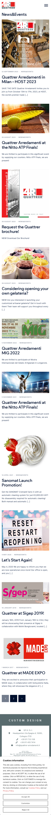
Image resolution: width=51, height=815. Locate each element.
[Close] (49, 757)
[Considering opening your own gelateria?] (25, 263)
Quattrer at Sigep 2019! (23, 613)
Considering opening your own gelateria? (25, 291)
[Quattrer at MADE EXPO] (25, 649)
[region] (25, 786)
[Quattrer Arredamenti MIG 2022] (25, 328)
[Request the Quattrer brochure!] (25, 193)
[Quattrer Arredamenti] (9, 5)
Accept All (25, 797)
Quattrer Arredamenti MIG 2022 (21, 350)
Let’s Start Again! (17, 560)
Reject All (25, 810)
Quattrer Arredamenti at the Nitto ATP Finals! (24, 145)
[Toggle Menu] (46, 5)
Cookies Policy (34, 788)
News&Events (27, 71)
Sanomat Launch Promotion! (17, 482)
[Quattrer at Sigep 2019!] (25, 593)
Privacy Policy (8, 791)
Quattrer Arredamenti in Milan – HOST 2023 (23, 79)
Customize (25, 803)
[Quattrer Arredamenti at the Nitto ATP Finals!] (25, 118)
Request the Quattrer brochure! (21, 229)
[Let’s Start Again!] (25, 530)
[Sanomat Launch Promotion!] (25, 450)
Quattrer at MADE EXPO (23, 672)
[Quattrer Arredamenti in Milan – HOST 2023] (25, 43)
